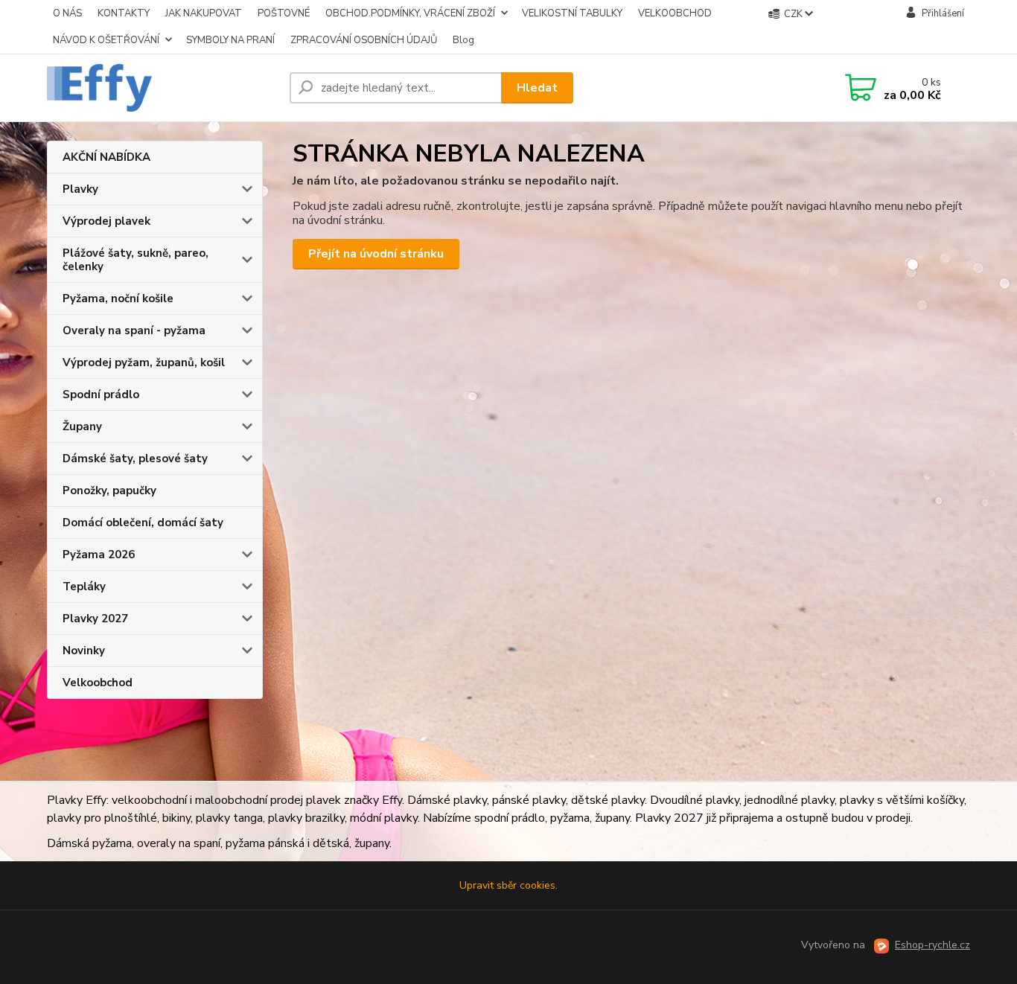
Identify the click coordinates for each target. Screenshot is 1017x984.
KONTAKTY (124, 13)
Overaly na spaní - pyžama (134, 330)
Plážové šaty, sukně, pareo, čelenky (135, 260)
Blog (463, 40)
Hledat (537, 88)
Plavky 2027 (95, 618)
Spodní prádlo (101, 394)
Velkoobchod (98, 682)
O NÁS (67, 13)
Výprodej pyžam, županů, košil (144, 362)
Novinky (84, 650)
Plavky (80, 189)
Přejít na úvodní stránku (376, 254)
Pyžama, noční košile (118, 298)
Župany (82, 426)
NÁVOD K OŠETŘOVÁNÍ (106, 40)
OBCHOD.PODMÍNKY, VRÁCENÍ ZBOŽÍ (410, 13)
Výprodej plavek (106, 221)
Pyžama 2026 (99, 554)
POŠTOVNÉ (284, 13)
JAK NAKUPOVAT (203, 13)
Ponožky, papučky (109, 490)
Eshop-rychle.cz (932, 945)
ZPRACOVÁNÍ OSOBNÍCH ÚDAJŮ (363, 40)
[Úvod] (162, 88)
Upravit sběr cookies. (508, 885)
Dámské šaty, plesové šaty (135, 458)
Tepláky (84, 586)
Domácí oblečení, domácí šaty (143, 522)
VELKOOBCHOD (675, 13)
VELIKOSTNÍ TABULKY (572, 13)
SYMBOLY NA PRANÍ (230, 40)
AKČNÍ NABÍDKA (106, 157)
